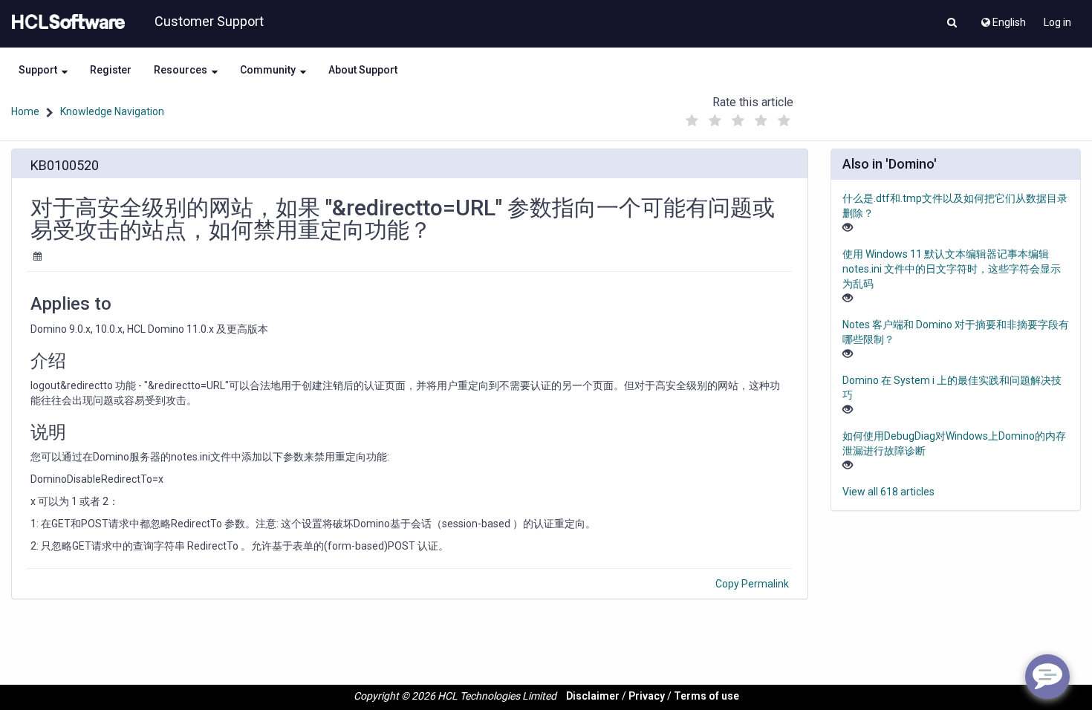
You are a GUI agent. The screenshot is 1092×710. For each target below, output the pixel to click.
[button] (952, 24)
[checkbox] (692, 121)
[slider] (738, 117)
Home (25, 111)
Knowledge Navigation (112, 111)
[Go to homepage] (65, 22)
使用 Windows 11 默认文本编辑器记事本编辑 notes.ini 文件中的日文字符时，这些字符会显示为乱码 (951, 269)
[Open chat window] (1047, 676)
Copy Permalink (752, 584)
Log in (1057, 22)
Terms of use (706, 696)
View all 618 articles (888, 492)
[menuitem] (1002, 18)
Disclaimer (593, 696)
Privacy (646, 696)
